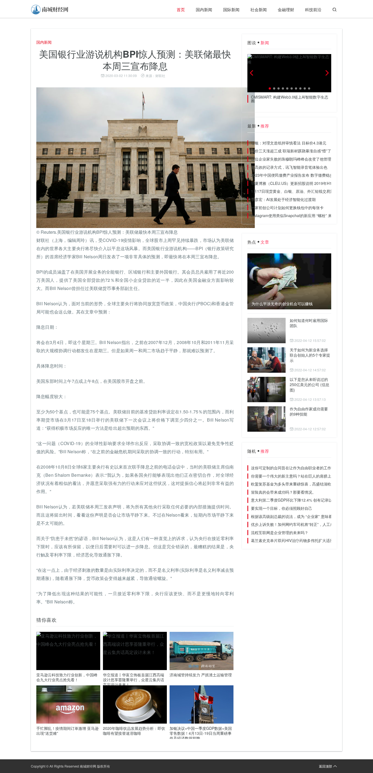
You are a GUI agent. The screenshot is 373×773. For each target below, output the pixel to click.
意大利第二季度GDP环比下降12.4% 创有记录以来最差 (297, 500)
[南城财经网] (50, 9)
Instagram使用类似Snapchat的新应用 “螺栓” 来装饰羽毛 (299, 215)
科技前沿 (313, 9)
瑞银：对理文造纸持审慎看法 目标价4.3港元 (288, 143)
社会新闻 (258, 9)
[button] (270, 88)
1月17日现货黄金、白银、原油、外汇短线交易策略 (294, 191)
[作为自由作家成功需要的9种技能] (266, 419)
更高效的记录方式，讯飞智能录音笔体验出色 (289, 167)
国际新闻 (231, 9)
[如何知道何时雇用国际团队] (266, 330)
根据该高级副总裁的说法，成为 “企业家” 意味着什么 (295, 516)
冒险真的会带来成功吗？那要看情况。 (283, 492)
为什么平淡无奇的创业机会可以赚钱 (282, 303)
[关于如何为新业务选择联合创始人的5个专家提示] (266, 360)
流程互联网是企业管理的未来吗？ (279, 532)
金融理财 (286, 9)
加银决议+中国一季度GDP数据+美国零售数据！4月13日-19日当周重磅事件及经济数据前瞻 (201, 733)
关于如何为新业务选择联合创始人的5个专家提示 (310, 355)
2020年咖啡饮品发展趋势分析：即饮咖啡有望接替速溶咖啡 (134, 730)
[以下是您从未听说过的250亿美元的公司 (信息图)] (266, 389)
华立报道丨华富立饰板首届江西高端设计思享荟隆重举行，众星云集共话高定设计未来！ (133, 679)
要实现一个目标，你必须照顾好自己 (281, 508)
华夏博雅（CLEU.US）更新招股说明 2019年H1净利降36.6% (302, 183)
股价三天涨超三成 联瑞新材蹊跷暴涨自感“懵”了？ (293, 150)
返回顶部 (325, 766)
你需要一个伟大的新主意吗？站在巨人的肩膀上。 (293, 476)
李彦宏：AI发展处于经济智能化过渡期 (283, 199)
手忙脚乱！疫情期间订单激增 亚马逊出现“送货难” (67, 730)
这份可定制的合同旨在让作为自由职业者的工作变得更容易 (300, 467)
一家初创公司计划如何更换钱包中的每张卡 (287, 207)
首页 (181, 9)
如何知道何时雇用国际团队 (309, 323)
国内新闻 (204, 9)
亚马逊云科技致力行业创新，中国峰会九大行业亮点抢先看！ (66, 677)
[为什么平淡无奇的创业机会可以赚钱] (289, 281)
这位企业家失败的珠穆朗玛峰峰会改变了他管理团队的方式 (300, 159)
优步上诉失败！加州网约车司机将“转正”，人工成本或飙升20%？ (306, 524)
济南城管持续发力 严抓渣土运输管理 (201, 674)
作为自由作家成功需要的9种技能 (309, 411)
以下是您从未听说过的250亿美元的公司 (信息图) (309, 385)
